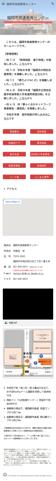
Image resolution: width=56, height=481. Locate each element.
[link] (28, 307)
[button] (3, 3)
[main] (28, 17)
